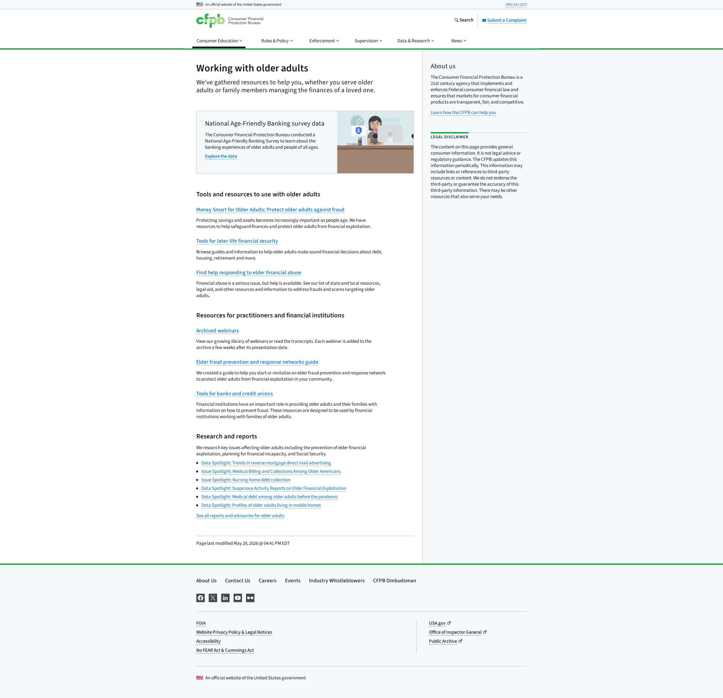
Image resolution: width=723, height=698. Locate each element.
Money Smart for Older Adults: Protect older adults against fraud (270, 210)
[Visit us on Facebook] (200, 597)
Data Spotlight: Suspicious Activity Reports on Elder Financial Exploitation (273, 488)
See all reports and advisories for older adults (240, 515)
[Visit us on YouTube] (238, 597)
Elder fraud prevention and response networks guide (257, 362)
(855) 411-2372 (516, 4)
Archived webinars (217, 331)
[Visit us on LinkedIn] (225, 597)
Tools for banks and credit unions (234, 394)
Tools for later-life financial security (237, 241)
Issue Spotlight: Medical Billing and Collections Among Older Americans (271, 471)
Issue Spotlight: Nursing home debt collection (245, 480)
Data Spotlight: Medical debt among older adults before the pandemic (269, 496)
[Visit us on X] (213, 597)
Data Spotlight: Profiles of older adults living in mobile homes (261, 505)
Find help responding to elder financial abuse (248, 272)
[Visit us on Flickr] (250, 597)
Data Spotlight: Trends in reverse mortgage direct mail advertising (266, 463)
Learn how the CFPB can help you (463, 112)
